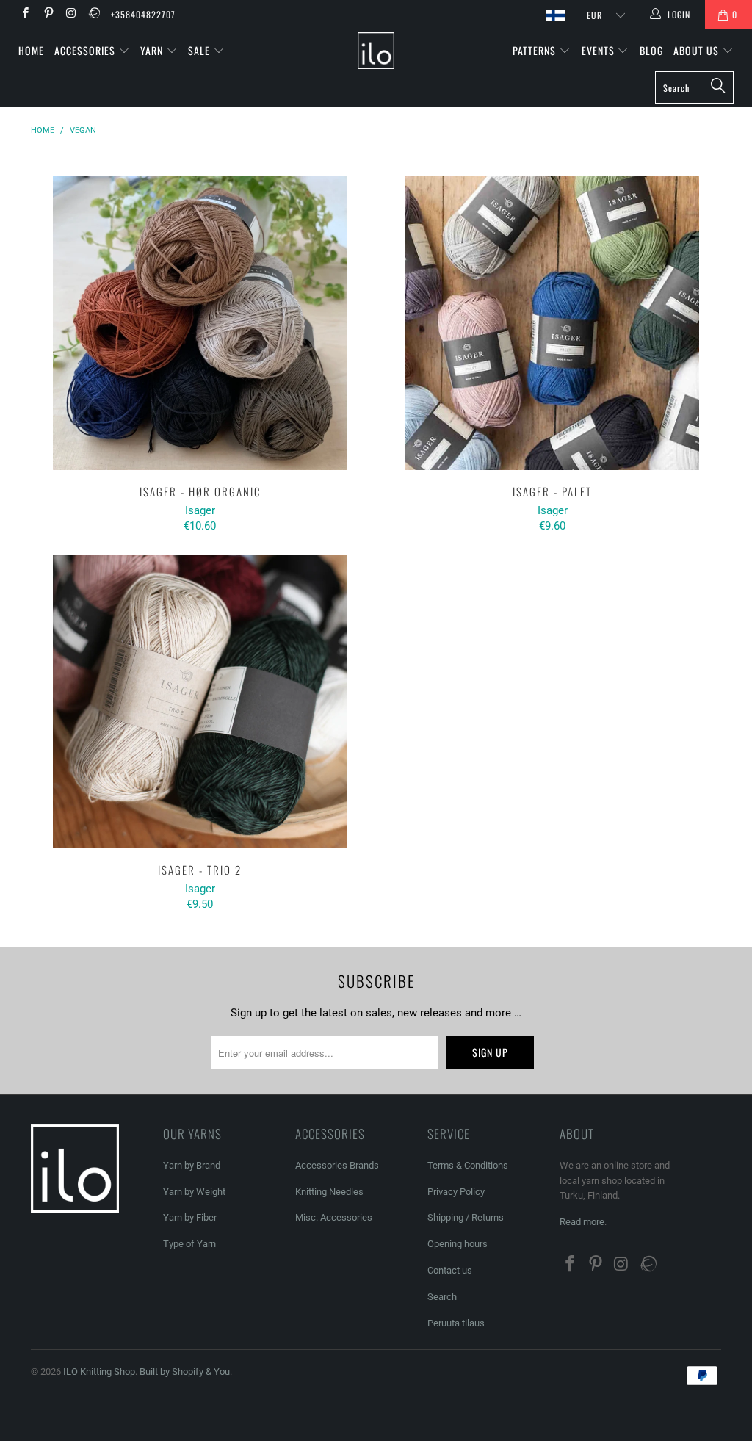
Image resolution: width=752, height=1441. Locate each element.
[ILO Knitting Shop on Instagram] (71, 15)
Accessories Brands (337, 1165)
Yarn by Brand (191, 1165)
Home (31, 50)
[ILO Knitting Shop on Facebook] (24, 15)
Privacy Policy (456, 1191)
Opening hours (457, 1243)
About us (697, 50)
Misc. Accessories (333, 1217)
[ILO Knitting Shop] (376, 50)
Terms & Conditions (467, 1165)
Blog (651, 50)
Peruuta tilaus (456, 1323)
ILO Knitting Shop (99, 1371)
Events (600, 50)
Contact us (449, 1270)
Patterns (536, 50)
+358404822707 (143, 14)
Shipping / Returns (465, 1217)
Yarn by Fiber (190, 1217)
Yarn (153, 50)
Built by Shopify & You (185, 1371)
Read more (582, 1221)
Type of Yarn (189, 1243)
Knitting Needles (329, 1191)
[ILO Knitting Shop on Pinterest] (47, 15)
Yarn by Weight (194, 1191)
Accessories (86, 50)
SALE (200, 50)
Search (442, 1296)
